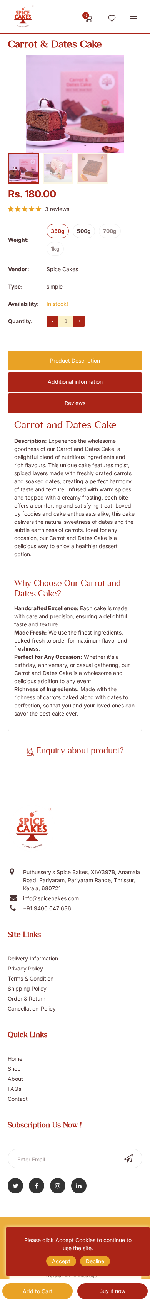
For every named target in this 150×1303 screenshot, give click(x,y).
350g (58, 231)
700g (110, 231)
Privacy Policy (25, 968)
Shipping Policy (27, 988)
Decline (95, 1261)
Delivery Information (33, 958)
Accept (61, 1261)
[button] (24, 209)
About (15, 1078)
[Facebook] (36, 1185)
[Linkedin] (79, 1185)
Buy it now (112, 1291)
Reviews (75, 403)
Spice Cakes (62, 269)
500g (84, 231)
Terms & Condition (30, 978)
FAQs (14, 1088)
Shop (14, 1068)
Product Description (75, 360)
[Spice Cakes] (23, 17)
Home (15, 1058)
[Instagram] (57, 1185)
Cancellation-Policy (32, 1008)
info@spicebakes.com (51, 898)
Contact (18, 1098)
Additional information (75, 381)
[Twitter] (15, 1185)
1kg (55, 248)
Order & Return (26, 998)
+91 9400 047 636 (47, 908)
